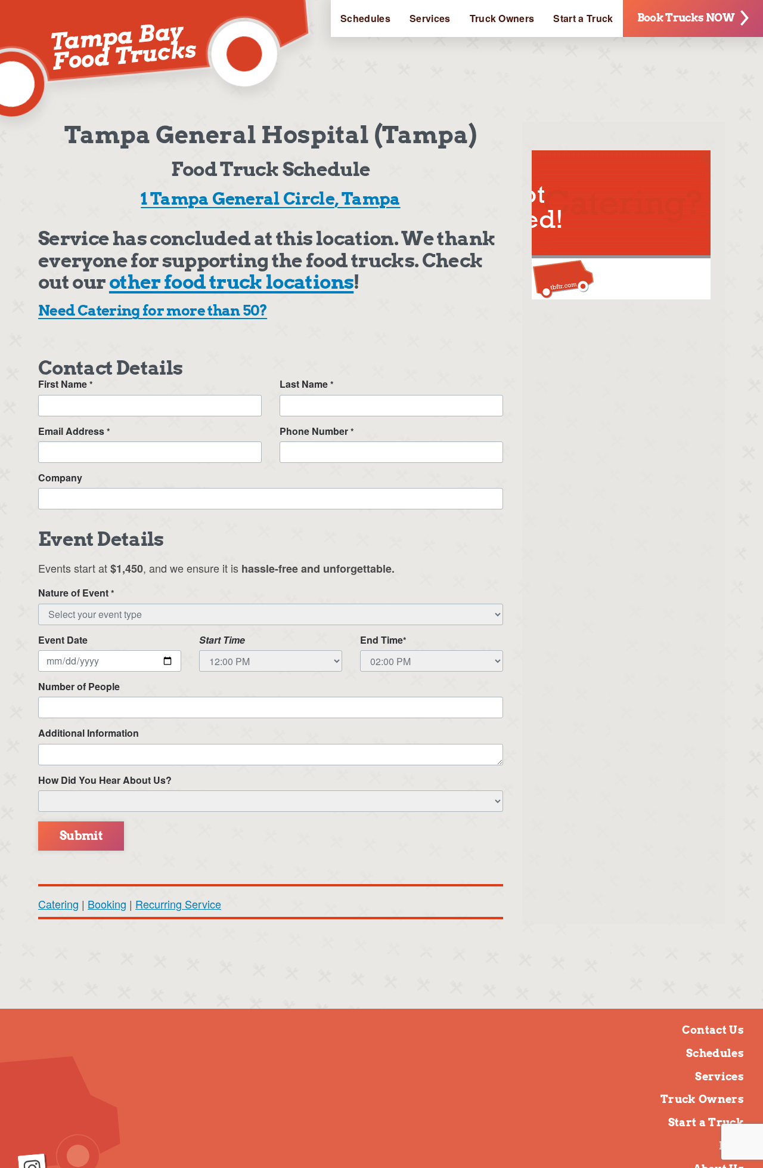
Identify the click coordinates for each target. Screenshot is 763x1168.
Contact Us (713, 1030)
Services (430, 18)
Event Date (63, 640)
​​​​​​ (621, 293)
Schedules (365, 18)
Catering (58, 903)
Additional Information (88, 733)
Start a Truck (583, 18)
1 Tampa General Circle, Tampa (270, 199)
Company (60, 477)
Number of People (79, 686)
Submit (81, 836)
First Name (65, 384)
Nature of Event (76, 593)
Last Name (307, 384)
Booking (107, 903)
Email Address (74, 431)
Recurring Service (178, 903)
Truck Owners (502, 18)
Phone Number (317, 431)
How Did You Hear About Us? (105, 780)
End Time (383, 640)
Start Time (222, 640)
